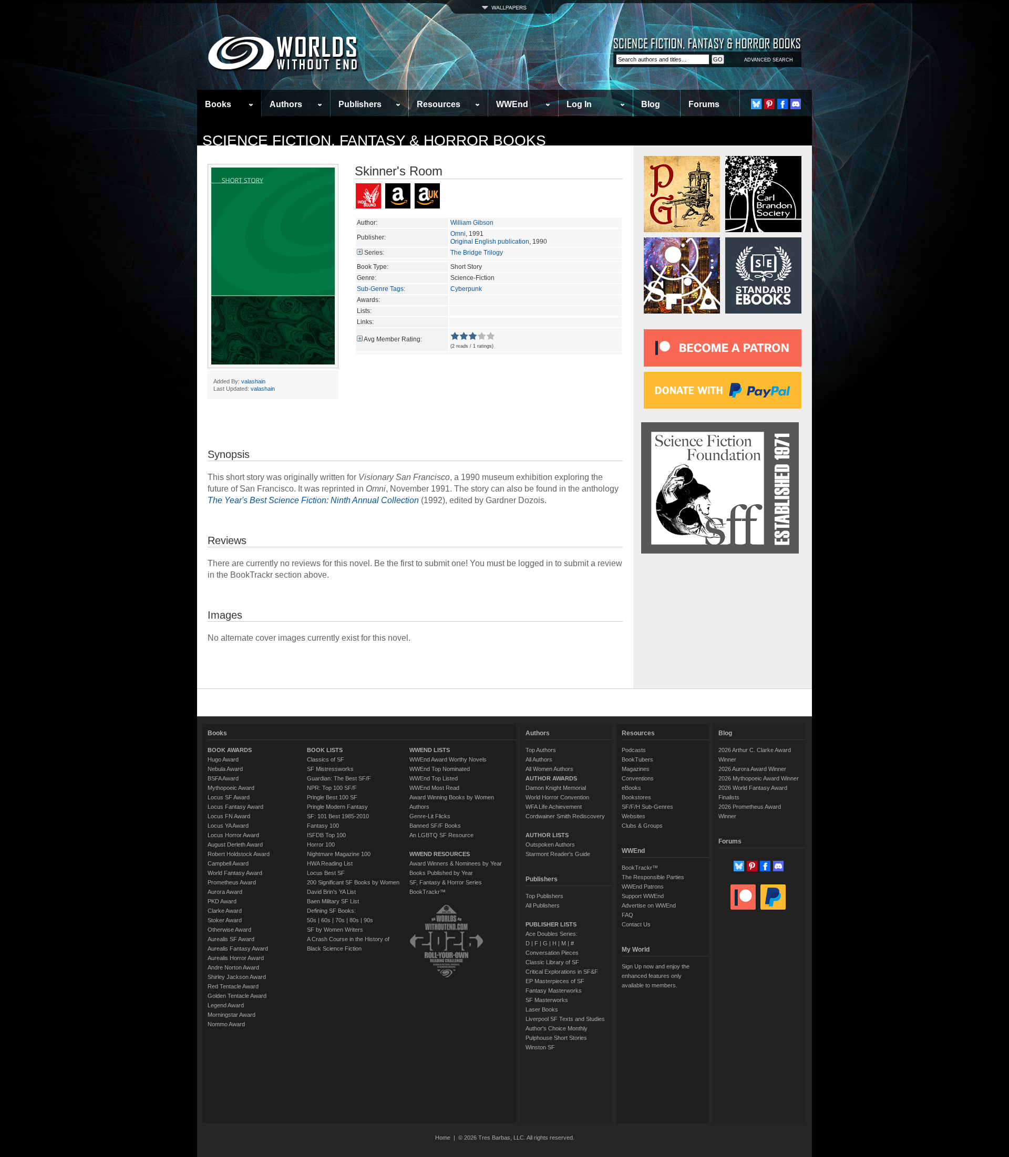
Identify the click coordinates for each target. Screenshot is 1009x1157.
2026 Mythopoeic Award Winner (758, 778)
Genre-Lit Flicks (429, 816)
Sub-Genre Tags (380, 289)
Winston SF (540, 1047)
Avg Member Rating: (393, 339)
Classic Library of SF (552, 962)
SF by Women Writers (335, 929)
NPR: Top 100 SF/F (332, 788)
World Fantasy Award (235, 873)
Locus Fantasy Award (235, 807)
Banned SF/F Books (435, 825)
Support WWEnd (643, 896)
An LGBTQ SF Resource (441, 835)
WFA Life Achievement (554, 807)
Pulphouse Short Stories (556, 1038)
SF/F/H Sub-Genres (647, 807)
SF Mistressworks (330, 769)
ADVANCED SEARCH (768, 59)
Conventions (638, 778)
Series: (374, 252)
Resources (438, 104)
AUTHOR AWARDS (551, 778)
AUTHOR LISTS (547, 835)
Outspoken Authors (550, 844)
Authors (286, 104)
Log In (579, 104)
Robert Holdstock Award (239, 854)
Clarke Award (225, 911)
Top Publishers (544, 896)
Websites (633, 816)
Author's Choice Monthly (557, 1028)
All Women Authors (549, 769)
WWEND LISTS (429, 750)
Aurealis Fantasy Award (238, 948)
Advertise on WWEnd (649, 905)
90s (368, 920)
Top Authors (541, 750)
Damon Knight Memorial (556, 788)
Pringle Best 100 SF (332, 797)
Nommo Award (226, 1024)
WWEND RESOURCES (439, 854)
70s (340, 920)
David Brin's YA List (331, 892)
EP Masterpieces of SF (555, 981)
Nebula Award (225, 769)
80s (354, 920)
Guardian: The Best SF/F (339, 778)
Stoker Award (225, 920)
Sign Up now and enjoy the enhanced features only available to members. (655, 975)
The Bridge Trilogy (476, 252)
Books (218, 104)
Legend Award (226, 1005)
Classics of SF (325, 759)
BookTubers (637, 759)
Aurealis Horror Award (236, 958)
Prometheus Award (232, 882)
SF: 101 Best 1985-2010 (338, 816)
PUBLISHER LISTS (551, 924)
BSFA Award (223, 778)
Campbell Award (228, 863)
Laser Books (542, 1009)
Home (442, 1137)
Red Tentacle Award (233, 986)
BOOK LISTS (325, 750)
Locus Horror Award (233, 835)
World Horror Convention (557, 797)
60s (326, 920)
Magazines (636, 769)
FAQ (627, 915)
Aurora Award (225, 892)
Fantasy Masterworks (554, 990)
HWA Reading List (330, 863)
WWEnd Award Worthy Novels (448, 759)
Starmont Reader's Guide (558, 854)
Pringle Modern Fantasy (337, 807)
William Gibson (471, 222)
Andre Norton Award (233, 967)
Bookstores (636, 797)
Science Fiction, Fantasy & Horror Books (374, 140)
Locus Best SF (326, 873)
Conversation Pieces (552, 953)
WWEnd (512, 104)
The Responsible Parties (653, 877)
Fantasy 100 (323, 825)
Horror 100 (321, 844)
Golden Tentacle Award (237, 996)
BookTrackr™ (427, 892)
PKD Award (222, 901)
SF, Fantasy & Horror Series (445, 882)
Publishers (360, 104)
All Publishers (543, 905)
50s (311, 920)
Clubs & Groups (642, 825)
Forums (703, 104)
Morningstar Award (231, 1015)
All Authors (539, 759)
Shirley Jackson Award (237, 977)
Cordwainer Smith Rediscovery (565, 816)
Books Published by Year (441, 873)
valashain (253, 381)
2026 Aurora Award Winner (752, 769)
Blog (650, 104)
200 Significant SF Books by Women (353, 882)
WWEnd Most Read (434, 788)
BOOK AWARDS (230, 750)
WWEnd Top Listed (433, 778)
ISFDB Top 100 (326, 835)
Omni (458, 233)
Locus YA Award (228, 825)
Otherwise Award (229, 929)
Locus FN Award (229, 816)
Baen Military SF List (333, 901)
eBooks (631, 788)
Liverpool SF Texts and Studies (565, 1019)
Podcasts (634, 750)
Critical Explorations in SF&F (562, 971)
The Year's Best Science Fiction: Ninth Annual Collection (313, 500)
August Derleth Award (235, 844)
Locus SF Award (229, 797)
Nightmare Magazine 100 (338, 854)
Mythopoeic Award (231, 788)
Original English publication (489, 241)
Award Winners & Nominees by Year (455, 863)
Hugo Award (223, 759)
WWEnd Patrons (643, 886)
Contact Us (636, 924)
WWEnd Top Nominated (439, 769)
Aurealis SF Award (231, 939)
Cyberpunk (466, 289)
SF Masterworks (547, 1000)
